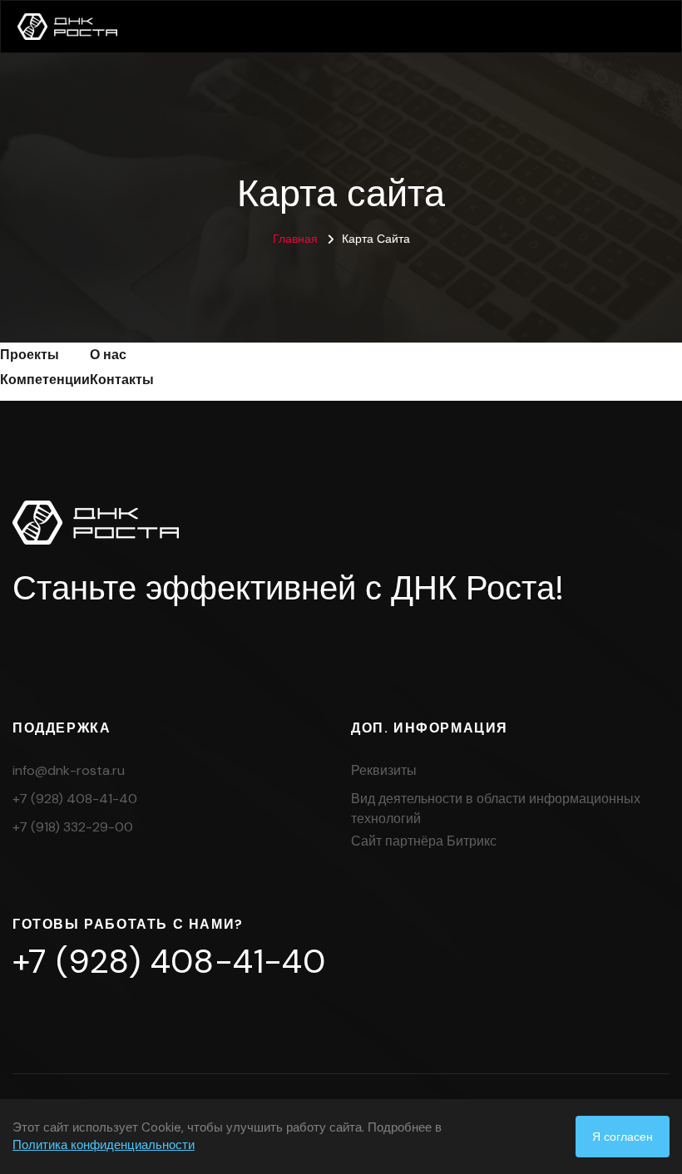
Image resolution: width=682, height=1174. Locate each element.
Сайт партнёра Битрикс (424, 841)
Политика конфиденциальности (103, 1145)
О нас (108, 354)
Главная (295, 238)
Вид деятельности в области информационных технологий (495, 808)
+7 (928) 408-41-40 (74, 798)
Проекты (29, 354)
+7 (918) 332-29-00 (72, 827)
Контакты (122, 379)
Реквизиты (384, 770)
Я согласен (622, 1136)
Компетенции (45, 379)
